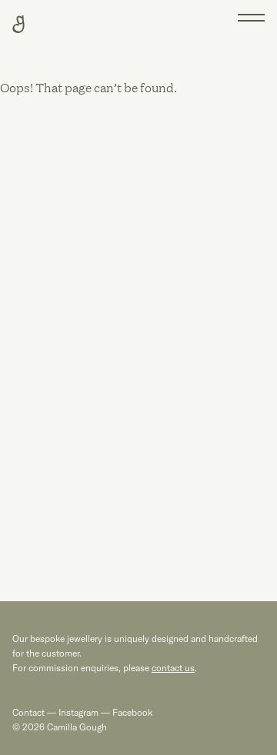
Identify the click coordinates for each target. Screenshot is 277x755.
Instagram (78, 712)
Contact (28, 712)
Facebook (131, 712)
